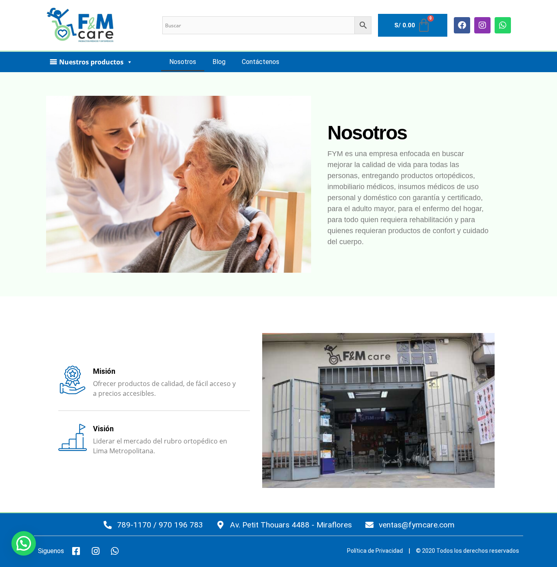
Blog (218, 62)
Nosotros (182, 62)
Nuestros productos (91, 61)
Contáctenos (260, 62)
